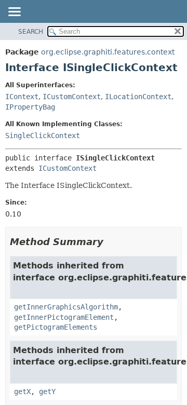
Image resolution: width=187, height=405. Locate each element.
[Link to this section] (110, 241)
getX (22, 391)
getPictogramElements (55, 327)
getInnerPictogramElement (64, 317)
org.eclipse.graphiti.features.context (108, 52)
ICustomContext (72, 96)
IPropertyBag (30, 107)
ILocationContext (138, 96)
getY (47, 391)
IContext (21, 96)
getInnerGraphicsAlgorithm (66, 307)
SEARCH (30, 31)
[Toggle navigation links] (14, 12)
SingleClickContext (42, 135)
